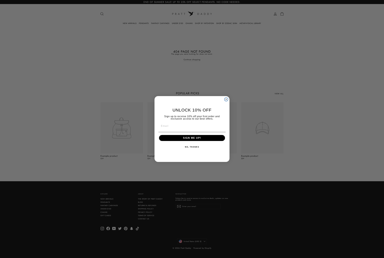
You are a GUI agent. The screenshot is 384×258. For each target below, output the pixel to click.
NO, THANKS (192, 147)
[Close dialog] (226, 99)
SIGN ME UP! (192, 138)
